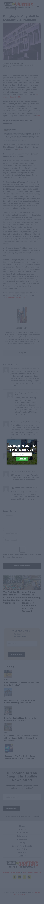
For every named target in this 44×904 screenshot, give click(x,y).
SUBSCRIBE (22, 459)
